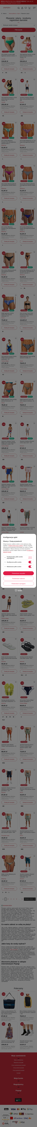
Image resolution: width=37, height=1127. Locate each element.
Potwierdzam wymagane (19, 583)
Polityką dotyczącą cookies (16, 545)
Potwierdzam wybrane (18, 578)
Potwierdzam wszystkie (18, 573)
